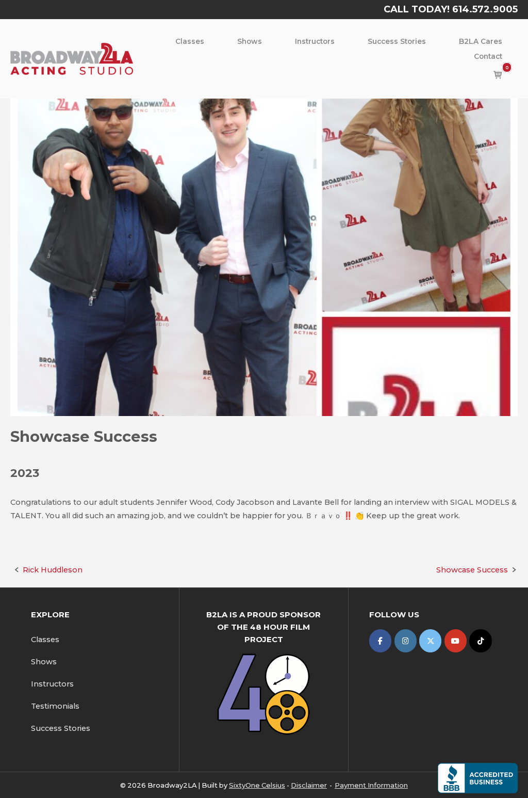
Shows (249, 41)
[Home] (71, 58)
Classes (189, 41)
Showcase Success (472, 569)
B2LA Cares (480, 41)
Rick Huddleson (52, 569)
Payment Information (371, 785)
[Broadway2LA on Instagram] (405, 640)
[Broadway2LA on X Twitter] (430, 640)
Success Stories (397, 41)
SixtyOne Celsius (257, 785)
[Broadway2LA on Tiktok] (480, 640)
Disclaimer (309, 785)
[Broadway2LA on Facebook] (380, 640)
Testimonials (55, 706)
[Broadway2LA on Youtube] (455, 640)
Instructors (315, 41)
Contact (488, 56)
